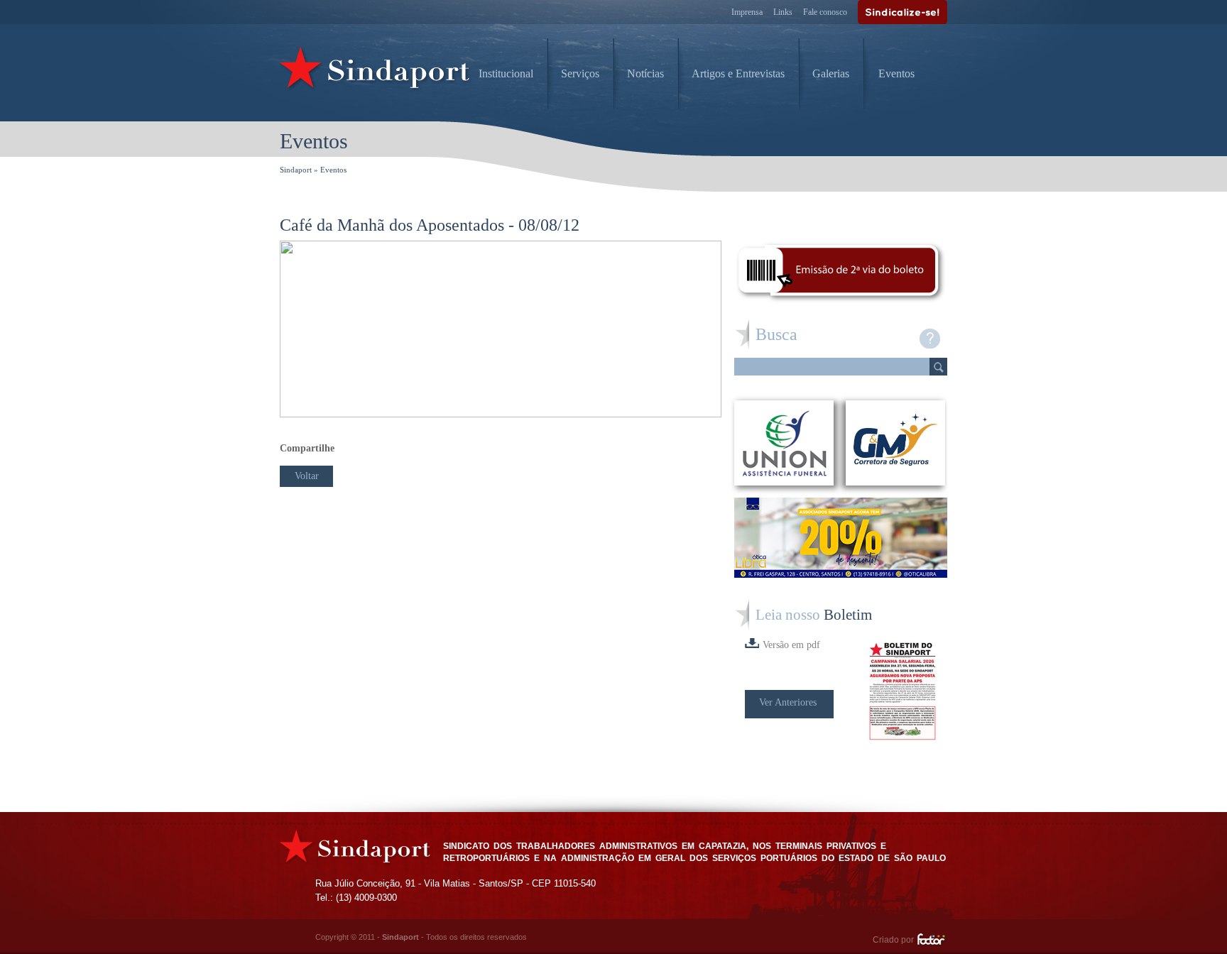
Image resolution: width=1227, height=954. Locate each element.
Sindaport (296, 169)
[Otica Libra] (840, 574)
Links (782, 12)
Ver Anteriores (788, 702)
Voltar (307, 476)
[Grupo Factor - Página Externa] (932, 941)
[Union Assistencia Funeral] (784, 442)
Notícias (645, 73)
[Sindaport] (375, 71)
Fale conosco (825, 12)
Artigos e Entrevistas (738, 73)
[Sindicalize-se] (902, 12)
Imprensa (747, 12)
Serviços (580, 73)
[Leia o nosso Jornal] (904, 691)
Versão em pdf (791, 645)
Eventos (896, 73)
